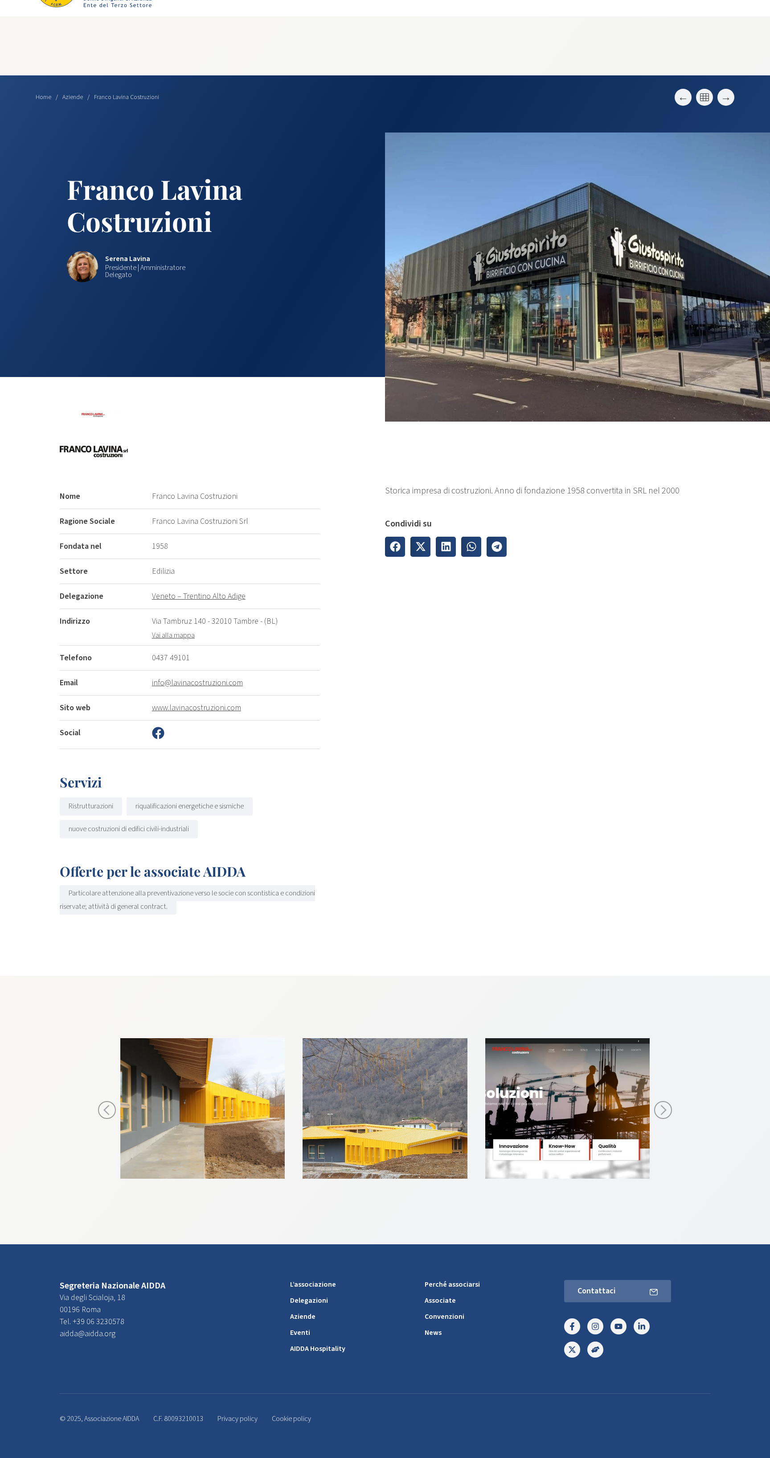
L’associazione (313, 1284)
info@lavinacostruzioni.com (197, 682)
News (433, 1332)
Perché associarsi (452, 1284)
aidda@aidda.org (87, 1333)
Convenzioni (444, 1316)
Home (43, 97)
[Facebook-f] (572, 1326)
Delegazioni (309, 1300)
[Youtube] (618, 1326)
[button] (395, 547)
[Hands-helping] (595, 1350)
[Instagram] (595, 1326)
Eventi (300, 1332)
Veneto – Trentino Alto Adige (199, 596)
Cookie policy (291, 1419)
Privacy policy (237, 1419)
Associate (440, 1300)
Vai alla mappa (173, 635)
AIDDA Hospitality (317, 1348)
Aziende (72, 97)
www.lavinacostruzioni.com (196, 707)
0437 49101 (171, 657)
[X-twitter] (572, 1350)
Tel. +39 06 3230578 (92, 1321)
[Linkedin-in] (642, 1326)
